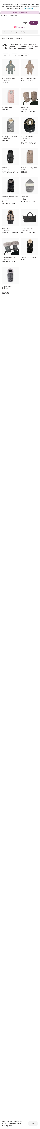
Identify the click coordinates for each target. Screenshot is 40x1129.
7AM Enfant (19, 38)
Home (3, 38)
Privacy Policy (28, 8)
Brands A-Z (10, 38)
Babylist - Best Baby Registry (20, 27)
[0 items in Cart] (37, 27)
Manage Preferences (20, 12)
